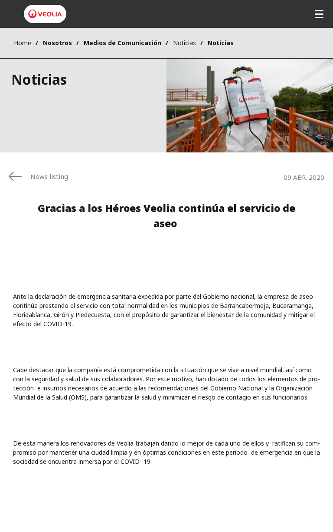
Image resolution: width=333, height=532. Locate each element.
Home (22, 43)
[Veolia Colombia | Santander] (45, 14)
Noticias (184, 43)
